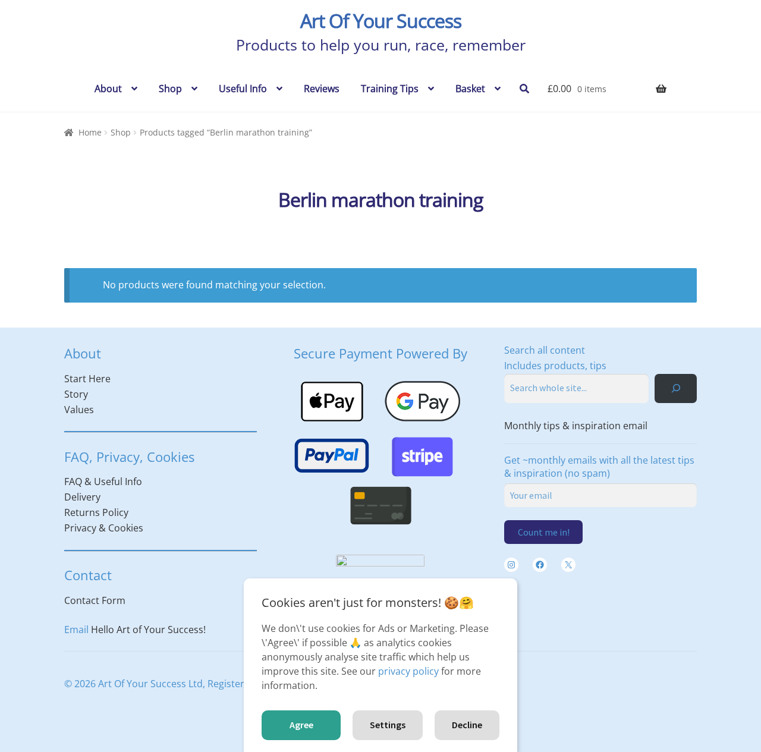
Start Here (87, 378)
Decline (467, 725)
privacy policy (408, 671)
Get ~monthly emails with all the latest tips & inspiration (599, 467)
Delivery (82, 497)
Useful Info (243, 88)
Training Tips (390, 88)
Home (90, 132)
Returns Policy (96, 512)
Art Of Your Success (380, 20)
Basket (470, 88)
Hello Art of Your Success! (148, 629)
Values (79, 409)
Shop (170, 88)
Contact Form (94, 600)
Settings (387, 725)
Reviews (321, 88)
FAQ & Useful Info (103, 481)
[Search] (676, 388)
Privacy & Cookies (103, 527)
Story (76, 394)
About (108, 88)
